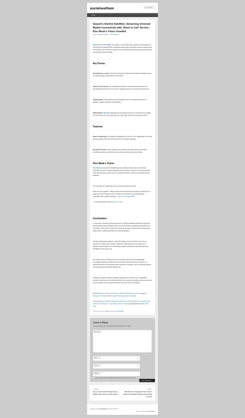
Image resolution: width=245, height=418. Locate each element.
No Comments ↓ (114, 34)
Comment (97, 331)
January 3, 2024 (117, 202)
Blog (107, 311)
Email (95, 365)
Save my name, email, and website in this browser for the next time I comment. (115, 377)
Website (96, 373)
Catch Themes (151, 411)
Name (96, 357)
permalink (120, 311)
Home (93, 15)
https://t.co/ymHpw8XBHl (126, 196)
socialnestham (102, 7)
